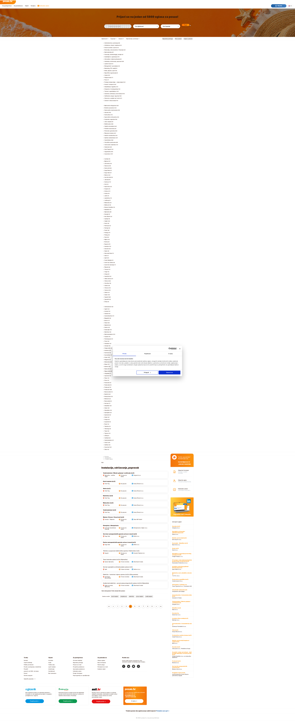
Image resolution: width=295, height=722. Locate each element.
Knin (105, 184)
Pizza (105, 380)
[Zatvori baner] (179, 348)
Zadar (105, 294)
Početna (106, 456)
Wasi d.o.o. (176, 608)
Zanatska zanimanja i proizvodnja (113, 93)
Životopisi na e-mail (103, 667)
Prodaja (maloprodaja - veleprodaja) (113, 82)
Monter (106, 366)
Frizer (105, 341)
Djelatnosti (104, 38)
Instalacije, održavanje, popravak (113, 61)
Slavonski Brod (108, 253)
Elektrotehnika (108, 52)
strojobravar (124, 596)
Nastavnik (107, 368)
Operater (106, 375)
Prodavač (106, 389)
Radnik (106, 394)
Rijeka (105, 239)
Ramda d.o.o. (176, 661)
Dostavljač (107, 329)
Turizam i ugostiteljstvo (110, 91)
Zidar (105, 449)
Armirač (106, 311)
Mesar (106, 364)
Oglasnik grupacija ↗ (29, 678)
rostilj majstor (149, 596)
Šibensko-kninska (109, 133)
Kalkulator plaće (44, 6)
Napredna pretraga (168, 38)
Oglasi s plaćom (188, 38)
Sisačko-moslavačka (109, 135)
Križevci (106, 191)
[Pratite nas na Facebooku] (124, 666)
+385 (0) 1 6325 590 (184, 464)
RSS (102, 462)
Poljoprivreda (107, 77)
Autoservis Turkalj (182, 596)
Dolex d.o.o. (178, 533)
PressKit (26, 669)
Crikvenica (107, 163)
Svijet (49, 662)
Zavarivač (107, 447)
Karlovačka (107, 114)
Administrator (107, 306)
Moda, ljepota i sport (109, 70)
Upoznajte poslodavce (79, 669)
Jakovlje (106, 179)
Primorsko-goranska (109, 130)
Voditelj (106, 438)
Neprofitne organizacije (110, 73)
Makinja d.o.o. (180, 619)
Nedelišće (106, 209)
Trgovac (106, 433)
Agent (106, 309)
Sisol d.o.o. (175, 549)
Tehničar (106, 426)
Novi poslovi (178, 38)
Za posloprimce (7, 6)
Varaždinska (107, 140)
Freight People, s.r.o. (181, 555)
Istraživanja (51, 669)
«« (109, 606)
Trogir (105, 271)
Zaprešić (106, 299)
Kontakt (26, 660)
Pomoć (25, 673)
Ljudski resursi (108, 63)
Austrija (106, 159)
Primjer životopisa (77, 673)
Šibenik (106, 267)
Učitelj (106, 435)
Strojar (106, 419)
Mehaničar (107, 362)
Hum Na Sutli (107, 177)
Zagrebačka (107, 151)
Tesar (105, 431)
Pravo (105, 79)
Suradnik (106, 421)
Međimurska (107, 124)
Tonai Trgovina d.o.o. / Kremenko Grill (182, 585)
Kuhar (105, 357)
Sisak (105, 251)
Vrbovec (106, 287)
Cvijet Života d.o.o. (181, 636)
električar (131, 596)
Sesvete (106, 248)
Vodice (106, 285)
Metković (106, 205)
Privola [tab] (124, 353)
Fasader (106, 336)
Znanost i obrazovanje (110, 100)
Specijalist (107, 412)
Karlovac (106, 182)
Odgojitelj (106, 373)
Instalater (106, 343)
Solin (105, 255)
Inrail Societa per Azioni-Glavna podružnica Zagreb (180, 674)
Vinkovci (106, 281)
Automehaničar (108, 315)
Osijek (106, 221)
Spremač (106, 414)
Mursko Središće (108, 207)
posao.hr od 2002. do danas (31, 671)
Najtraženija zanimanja (132, 38)
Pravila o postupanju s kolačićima (32, 667)
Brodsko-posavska (109, 107)
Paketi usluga (101, 664)
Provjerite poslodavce (78, 667)
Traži (185, 25)
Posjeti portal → (34, 701)
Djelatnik (106, 325)
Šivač (105, 424)
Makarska (107, 202)
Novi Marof (107, 216)
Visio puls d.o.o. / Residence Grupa (181, 647)
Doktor (106, 327)
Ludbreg (106, 200)
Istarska (106, 112)
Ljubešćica (107, 198)
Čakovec (106, 165)
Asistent (106, 313)
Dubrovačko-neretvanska (111, 110)
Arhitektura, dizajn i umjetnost (112, 45)
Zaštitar (106, 444)
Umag (105, 274)
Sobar (105, 408)
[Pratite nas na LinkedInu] (129, 666)
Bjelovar (106, 161)
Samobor (106, 246)
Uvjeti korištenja (28, 662)
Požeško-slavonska (109, 128)
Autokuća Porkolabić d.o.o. (182, 625)
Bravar (106, 320)
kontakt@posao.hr (184, 462)
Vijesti (27, 6)
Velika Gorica (107, 278)
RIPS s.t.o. (180, 642)
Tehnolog (106, 428)
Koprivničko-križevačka (110, 117)
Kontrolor (106, 352)
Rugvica (106, 244)
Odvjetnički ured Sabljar (179, 590)
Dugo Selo (107, 172)
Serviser (106, 403)
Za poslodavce (18, 6)
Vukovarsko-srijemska (110, 144)
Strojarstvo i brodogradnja (111, 89)
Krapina (106, 188)
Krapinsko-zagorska (109, 119)
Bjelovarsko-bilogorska (110, 105)
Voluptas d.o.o (176, 527)
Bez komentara (52, 673)
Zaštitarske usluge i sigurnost (112, 96)
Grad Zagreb (107, 149)
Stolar (105, 417)
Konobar (106, 350)
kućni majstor (114, 596)
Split (105, 258)
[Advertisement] (112, 620)
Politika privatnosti (28, 664)
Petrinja (106, 228)
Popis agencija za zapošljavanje (81, 675)
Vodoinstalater (108, 440)
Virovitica (106, 283)
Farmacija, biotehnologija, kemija (112, 54)
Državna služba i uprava (110, 47)
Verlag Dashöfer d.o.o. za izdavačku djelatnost (182, 654)
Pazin (105, 223)
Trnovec (106, 269)
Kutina (106, 193)
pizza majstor (139, 596)
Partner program (28, 675)
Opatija (106, 218)
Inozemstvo (107, 154)
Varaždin (106, 276)
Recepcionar (107, 396)
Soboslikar (107, 410)
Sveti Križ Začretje (109, 264)
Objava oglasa (101, 660)
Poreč (105, 230)
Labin (105, 195)
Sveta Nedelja (108, 260)
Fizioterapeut (107, 339)
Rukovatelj (107, 401)
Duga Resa (107, 170)
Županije (113, 38)
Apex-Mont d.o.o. (180, 568)
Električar (106, 332)
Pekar (105, 378)
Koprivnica (107, 186)
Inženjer (106, 345)
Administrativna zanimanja (111, 43)
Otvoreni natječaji (77, 660)
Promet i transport (109, 84)
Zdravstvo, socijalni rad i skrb (112, 98)
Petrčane (106, 225)
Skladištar (107, 405)
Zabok (106, 292)
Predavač (106, 387)
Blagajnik (106, 318)
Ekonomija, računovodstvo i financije (113, 50)
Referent (106, 398)
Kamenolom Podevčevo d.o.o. (182, 561)
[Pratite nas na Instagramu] (134, 666)
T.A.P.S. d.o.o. (182, 574)
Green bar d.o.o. (176, 613)
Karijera (33, 6)
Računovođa (107, 391)
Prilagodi (146, 372)
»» (160, 606)
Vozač (106, 442)
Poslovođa (107, 385)
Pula (105, 237)
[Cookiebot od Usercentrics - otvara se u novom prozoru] (169, 349)
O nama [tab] (170, 353)
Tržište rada (51, 664)
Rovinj (105, 241)
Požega (106, 232)
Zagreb (106, 297)
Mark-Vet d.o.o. (180, 543)
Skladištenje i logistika (110, 86)
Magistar (106, 359)
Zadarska (106, 147)
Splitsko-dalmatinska (109, 137)
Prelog (106, 234)
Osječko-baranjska (109, 126)
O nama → (134, 701)
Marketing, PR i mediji (110, 68)
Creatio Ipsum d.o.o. (180, 580)
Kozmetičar (107, 355)
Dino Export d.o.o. (179, 538)
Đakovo (106, 175)
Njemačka (107, 211)
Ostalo (106, 75)
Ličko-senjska (108, 121)
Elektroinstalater (108, 334)
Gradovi (121, 38)
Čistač (106, 322)
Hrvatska (50, 660)
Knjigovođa (107, 348)
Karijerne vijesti (101, 669)
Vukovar (106, 290)
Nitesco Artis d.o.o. (179, 668)
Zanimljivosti (51, 671)
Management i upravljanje (111, 66)
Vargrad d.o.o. (181, 603)
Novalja (106, 214)
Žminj (105, 301)
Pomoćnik (106, 382)
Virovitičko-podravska (110, 142)
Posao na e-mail (77, 664)
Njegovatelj (107, 371)
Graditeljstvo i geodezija (110, 56)
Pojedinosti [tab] (147, 353)
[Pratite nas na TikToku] (139, 666)
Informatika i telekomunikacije (112, 59)
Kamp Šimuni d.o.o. (177, 630)
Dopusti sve (169, 372)
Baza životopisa (102, 662)
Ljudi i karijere (52, 667)
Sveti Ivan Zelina (108, 262)
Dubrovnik (107, 168)
